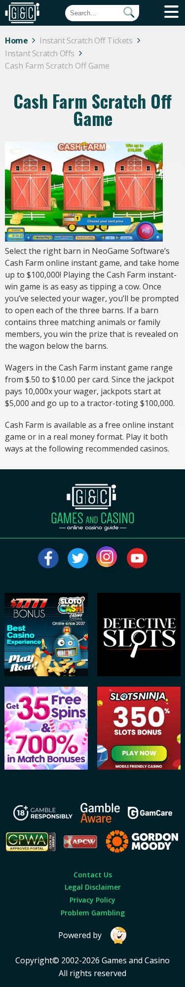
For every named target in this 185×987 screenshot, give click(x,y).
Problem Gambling (93, 912)
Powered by (80, 935)
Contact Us (93, 874)
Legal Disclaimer (93, 887)
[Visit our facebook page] (48, 558)
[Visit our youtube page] (137, 558)
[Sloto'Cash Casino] (46, 673)
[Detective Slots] (139, 673)
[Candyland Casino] (46, 766)
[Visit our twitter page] (78, 558)
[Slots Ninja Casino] (139, 766)
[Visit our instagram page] (107, 558)
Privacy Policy (92, 900)
